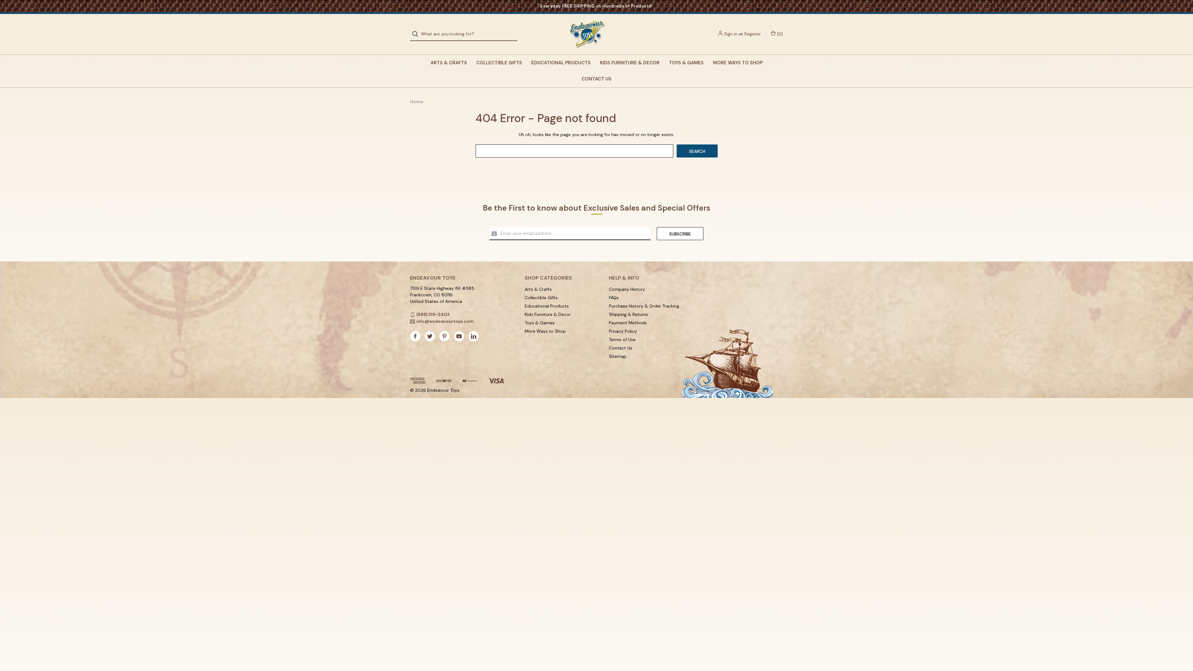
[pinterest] (444, 336)
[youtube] (459, 336)
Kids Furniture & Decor (630, 63)
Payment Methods (628, 323)
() (779, 34)
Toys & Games (686, 63)
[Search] (417, 34)
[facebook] (415, 336)
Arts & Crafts (449, 63)
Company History (627, 289)
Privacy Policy (623, 331)
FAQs (614, 297)
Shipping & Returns (628, 314)
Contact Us (596, 79)
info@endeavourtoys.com (445, 321)
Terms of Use (622, 339)
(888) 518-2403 (433, 314)
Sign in (731, 34)
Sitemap (617, 356)
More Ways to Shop (738, 63)
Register (752, 34)
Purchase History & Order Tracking (644, 306)
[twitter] (429, 336)
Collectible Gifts (499, 63)
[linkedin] (473, 336)
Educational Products (561, 63)
